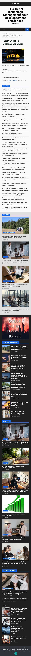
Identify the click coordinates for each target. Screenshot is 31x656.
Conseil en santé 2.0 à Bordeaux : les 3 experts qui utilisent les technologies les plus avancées (15, 250)
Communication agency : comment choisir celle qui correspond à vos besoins (15, 298)
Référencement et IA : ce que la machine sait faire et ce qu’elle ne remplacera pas (15, 274)
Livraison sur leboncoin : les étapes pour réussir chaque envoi (6, 395)
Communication (6, 305)
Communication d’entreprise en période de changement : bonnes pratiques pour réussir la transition (15, 179)
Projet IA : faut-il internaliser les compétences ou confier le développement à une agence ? (15, 480)
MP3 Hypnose (27, 29)
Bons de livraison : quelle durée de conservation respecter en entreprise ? (6, 367)
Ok (16, 653)
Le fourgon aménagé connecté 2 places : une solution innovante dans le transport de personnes (6, 386)
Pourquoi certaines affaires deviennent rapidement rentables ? (15, 504)
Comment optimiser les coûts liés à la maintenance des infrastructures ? (6, 621)
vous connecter (13, 80)
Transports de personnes (8, 232)
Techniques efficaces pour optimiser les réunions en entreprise (6, 639)
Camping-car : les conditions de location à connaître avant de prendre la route (15, 225)
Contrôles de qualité (7, 588)
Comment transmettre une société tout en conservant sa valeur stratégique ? (15, 527)
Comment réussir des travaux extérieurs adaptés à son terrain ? (15, 456)
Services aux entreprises (8, 281)
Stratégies (5, 256)
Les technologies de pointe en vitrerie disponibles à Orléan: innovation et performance (6, 611)
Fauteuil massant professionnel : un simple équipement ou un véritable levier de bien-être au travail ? (15, 109)
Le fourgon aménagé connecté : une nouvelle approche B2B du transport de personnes (6, 377)
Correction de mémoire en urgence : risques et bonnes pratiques (15, 581)
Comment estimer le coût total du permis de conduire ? (6, 358)
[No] (29, 651)
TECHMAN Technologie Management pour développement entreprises (15, 15)
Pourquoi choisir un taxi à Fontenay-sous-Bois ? (14, 71)
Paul (3, 595)
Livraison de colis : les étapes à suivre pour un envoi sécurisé (6, 414)
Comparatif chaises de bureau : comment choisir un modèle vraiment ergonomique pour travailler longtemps (15, 144)
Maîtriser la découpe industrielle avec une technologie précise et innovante (6, 630)
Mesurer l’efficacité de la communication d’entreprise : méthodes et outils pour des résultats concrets (15, 551)
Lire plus (5, 605)
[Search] (23, 29)
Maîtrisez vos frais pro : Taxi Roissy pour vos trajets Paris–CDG (6, 405)
